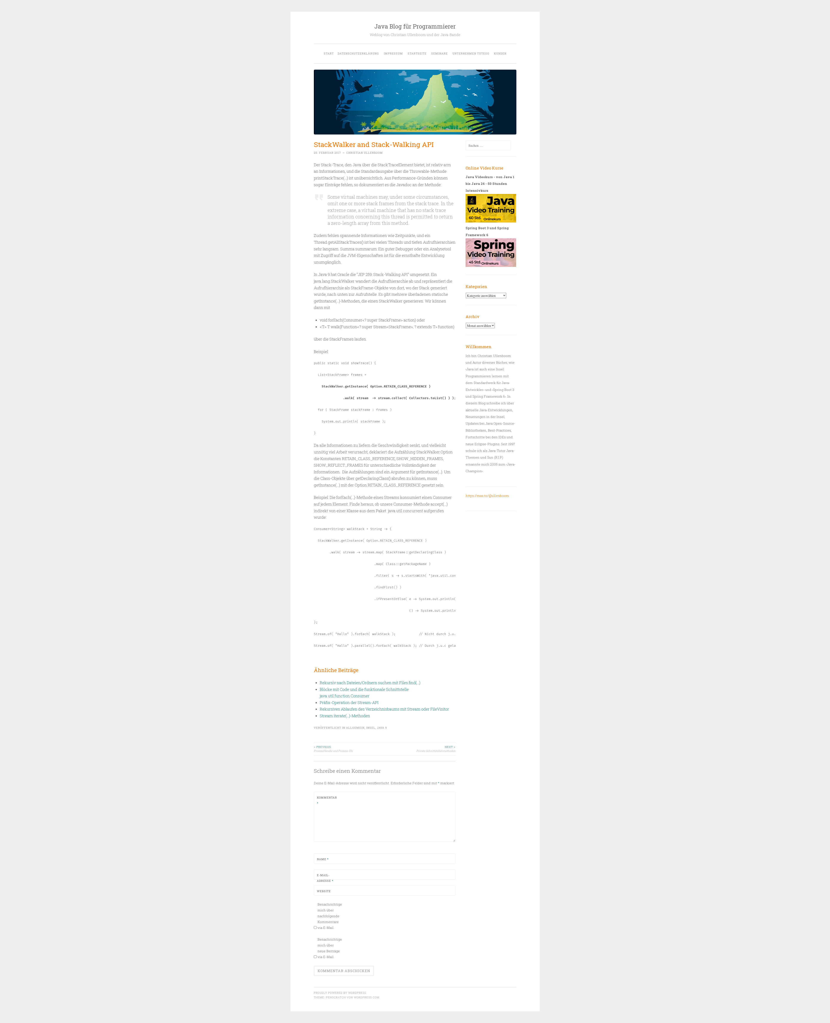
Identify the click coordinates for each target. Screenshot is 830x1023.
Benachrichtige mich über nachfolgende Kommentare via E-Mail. (329, 916)
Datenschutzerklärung (358, 53)
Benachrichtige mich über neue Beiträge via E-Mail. (329, 948)
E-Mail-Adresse (325, 877)
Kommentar (327, 800)
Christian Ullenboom (364, 152)
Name (323, 859)
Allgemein (355, 727)
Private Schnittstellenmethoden (435, 748)
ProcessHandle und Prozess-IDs (333, 748)
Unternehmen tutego (470, 53)
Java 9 (382, 727)
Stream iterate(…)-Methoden (345, 715)
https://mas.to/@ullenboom (487, 495)
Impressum (393, 53)
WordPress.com (366, 997)
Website (324, 891)
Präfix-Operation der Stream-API (349, 702)
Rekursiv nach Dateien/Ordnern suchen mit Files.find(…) (370, 682)
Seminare (439, 53)
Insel (370, 727)
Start (329, 53)
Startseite (417, 53)
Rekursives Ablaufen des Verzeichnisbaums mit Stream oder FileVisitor (384, 709)
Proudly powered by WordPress (340, 992)
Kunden (500, 53)
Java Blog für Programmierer (415, 26)
